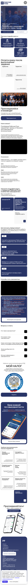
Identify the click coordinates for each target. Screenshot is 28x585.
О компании (5, 547)
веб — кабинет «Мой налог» (17, 301)
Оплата (4, 544)
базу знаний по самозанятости (16, 411)
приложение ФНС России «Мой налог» (14, 300)
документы (11, 410)
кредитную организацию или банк (14, 304)
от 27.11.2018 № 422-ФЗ (18, 312)
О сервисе (5, 545)
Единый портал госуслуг (13, 307)
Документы (5, 548)
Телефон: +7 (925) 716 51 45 (9, 565)
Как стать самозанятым (8, 551)
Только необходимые (14, 581)
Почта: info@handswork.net (9, 566)
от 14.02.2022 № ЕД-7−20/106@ (13, 314)
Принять (5, 581)
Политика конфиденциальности (10, 550)
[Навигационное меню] (25, 2)
